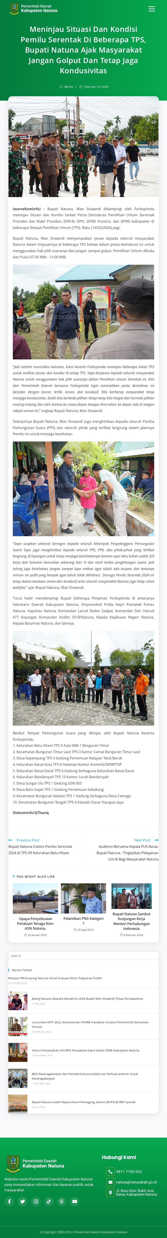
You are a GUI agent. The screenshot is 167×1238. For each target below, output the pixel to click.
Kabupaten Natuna (39, 10)
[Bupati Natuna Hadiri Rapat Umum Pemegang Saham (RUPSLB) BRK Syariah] (17, 1104)
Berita (69, 87)
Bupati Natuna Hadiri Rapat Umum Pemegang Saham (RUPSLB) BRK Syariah (84, 1102)
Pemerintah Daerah (36, 6)
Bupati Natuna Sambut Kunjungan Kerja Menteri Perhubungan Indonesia (131, 921)
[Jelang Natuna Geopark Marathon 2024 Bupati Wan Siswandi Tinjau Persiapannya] (17, 1000)
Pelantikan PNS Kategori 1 (83, 921)
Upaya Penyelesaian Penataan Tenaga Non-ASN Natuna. (35, 923)
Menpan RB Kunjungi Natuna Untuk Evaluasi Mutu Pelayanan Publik (55, 978)
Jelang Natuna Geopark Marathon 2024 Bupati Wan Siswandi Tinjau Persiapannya (87, 999)
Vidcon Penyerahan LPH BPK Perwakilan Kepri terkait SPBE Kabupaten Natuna (85, 1050)
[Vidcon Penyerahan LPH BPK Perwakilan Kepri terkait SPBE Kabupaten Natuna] (17, 1052)
